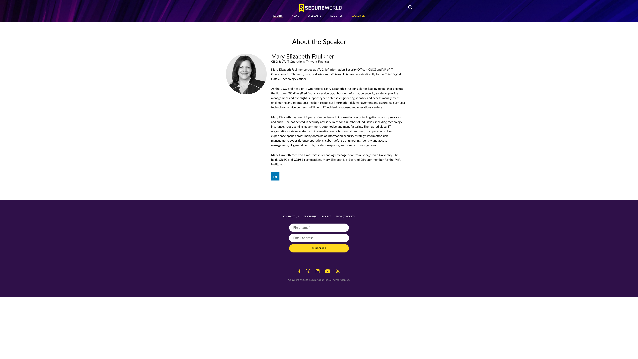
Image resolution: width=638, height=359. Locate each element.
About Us (336, 16)
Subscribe (358, 16)
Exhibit (326, 216)
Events (278, 16)
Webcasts (314, 16)
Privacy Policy (345, 216)
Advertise (310, 216)
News (295, 16)
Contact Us (291, 216)
